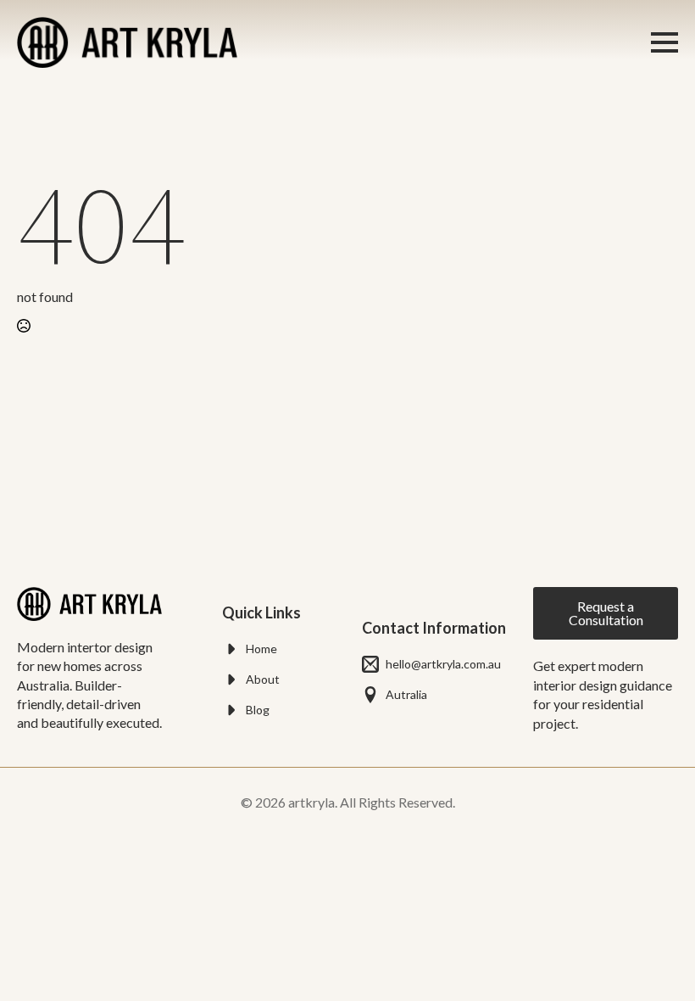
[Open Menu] (664, 42)
